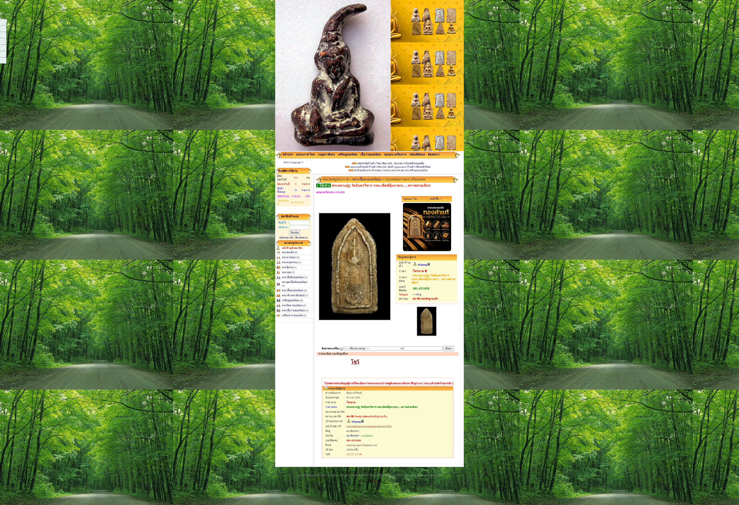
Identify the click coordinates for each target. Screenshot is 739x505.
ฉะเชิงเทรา (353, 435)
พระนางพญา (289, 257)
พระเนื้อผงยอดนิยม (292, 290)
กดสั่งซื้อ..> (435, 198)
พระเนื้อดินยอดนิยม (293, 277)
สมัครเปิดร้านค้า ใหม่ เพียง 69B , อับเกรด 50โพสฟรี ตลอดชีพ (391, 163)
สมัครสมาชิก (286, 237)
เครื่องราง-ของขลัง (292, 315)
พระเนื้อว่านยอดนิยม (293, 310)
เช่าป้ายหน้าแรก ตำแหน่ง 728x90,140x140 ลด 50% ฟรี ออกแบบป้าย (390, 170)
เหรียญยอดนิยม (290, 300)
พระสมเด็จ (288, 252)
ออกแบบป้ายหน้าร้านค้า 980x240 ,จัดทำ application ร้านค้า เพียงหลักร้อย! (390, 166)
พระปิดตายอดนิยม (292, 305)
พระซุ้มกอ (287, 267)
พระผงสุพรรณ (290, 262)
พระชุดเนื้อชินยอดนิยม (294, 282)
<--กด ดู (417, 294)
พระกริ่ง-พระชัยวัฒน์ (293, 295)
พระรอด (286, 272)
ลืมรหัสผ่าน (301, 237)
